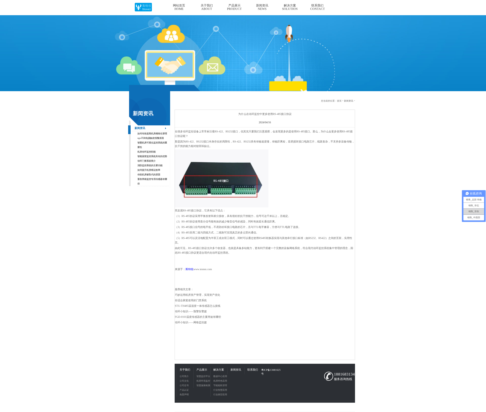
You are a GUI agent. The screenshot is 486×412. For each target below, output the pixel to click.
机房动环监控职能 (146, 151)
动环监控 (188, 131)
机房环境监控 (203, 381)
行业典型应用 (220, 394)
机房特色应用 (220, 381)
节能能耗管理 (220, 385)
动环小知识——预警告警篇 (191, 311)
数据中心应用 (220, 376)
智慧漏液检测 (203, 385)
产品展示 (201, 369)
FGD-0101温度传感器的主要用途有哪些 (198, 317)
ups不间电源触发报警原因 (150, 138)
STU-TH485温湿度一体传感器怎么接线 (197, 305)
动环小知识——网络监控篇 (191, 322)
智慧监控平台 (203, 376)
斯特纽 (189, 269)
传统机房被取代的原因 (148, 174)
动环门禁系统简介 (146, 161)
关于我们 (185, 369)
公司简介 (184, 376)
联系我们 (252, 369)
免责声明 (184, 394)
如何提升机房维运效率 (148, 170)
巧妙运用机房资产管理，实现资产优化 (197, 294)
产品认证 (184, 390)
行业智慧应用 (220, 390)
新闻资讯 (140, 128)
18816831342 (343, 374)
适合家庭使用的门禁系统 (192, 300)
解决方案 (218, 369)
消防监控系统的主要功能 (150, 165)
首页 (339, 101)
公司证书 (184, 385)
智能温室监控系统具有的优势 (152, 156)
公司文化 (184, 381)
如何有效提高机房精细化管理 (152, 133)
